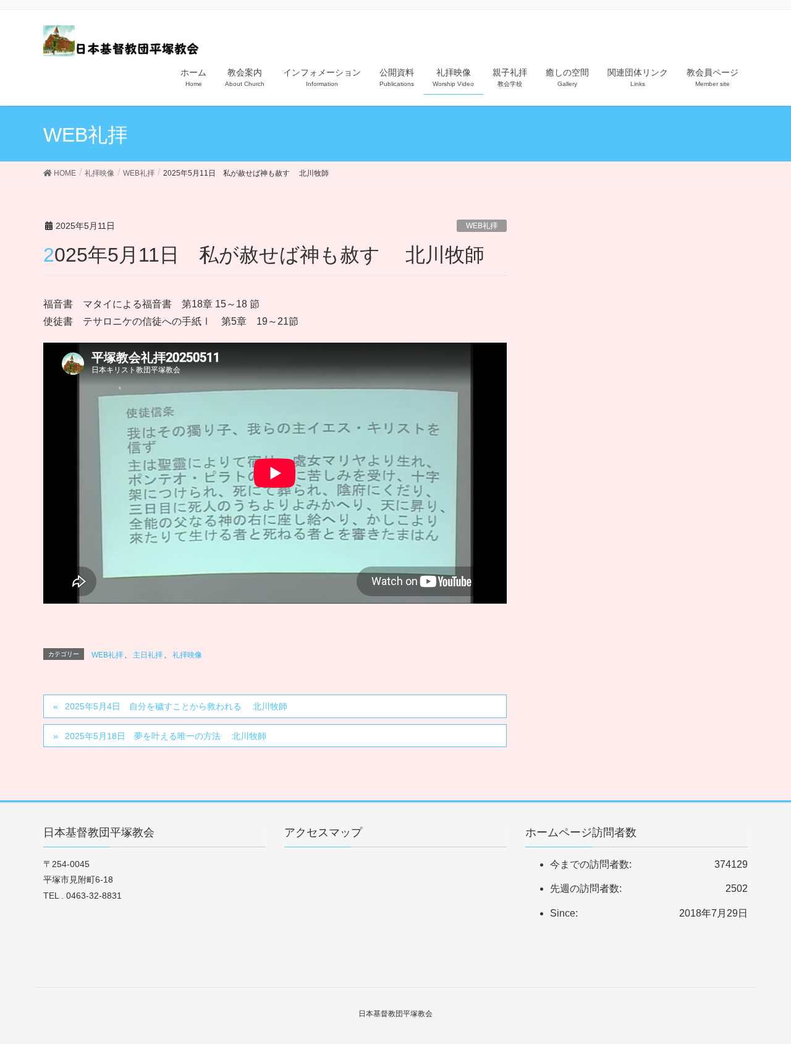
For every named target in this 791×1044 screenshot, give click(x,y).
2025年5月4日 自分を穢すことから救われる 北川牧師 (176, 706)
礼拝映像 (187, 655)
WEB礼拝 (481, 225)
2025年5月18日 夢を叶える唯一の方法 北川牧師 (165, 736)
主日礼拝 (148, 655)
